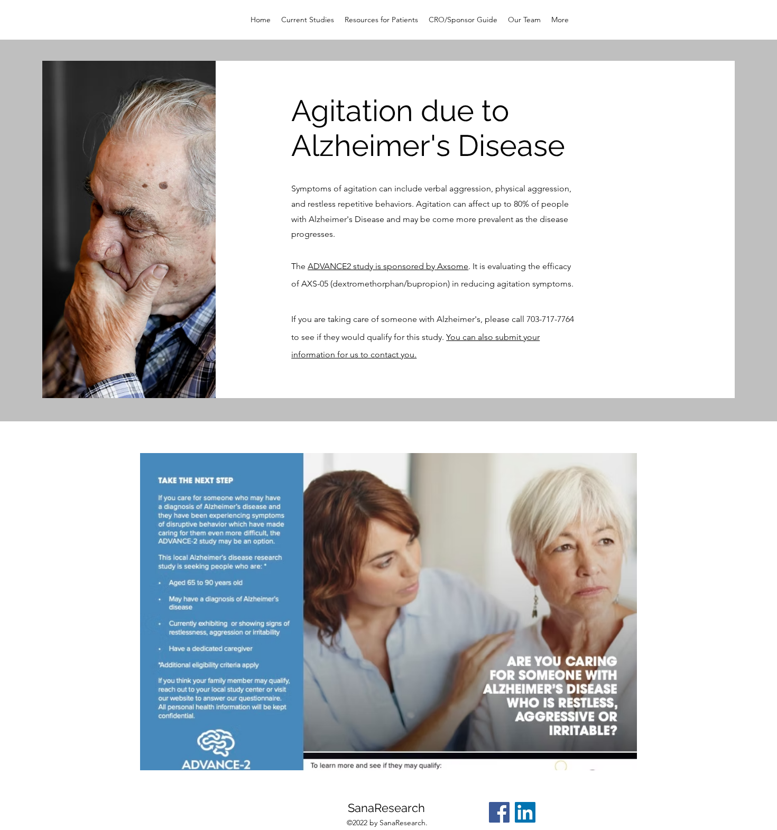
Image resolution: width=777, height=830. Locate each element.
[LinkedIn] (525, 812)
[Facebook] (499, 812)
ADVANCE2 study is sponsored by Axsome (388, 266)
